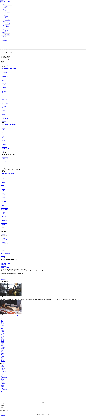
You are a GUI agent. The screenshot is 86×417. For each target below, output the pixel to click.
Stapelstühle (3, 92)
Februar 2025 (2, 330)
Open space (3, 137)
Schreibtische (4, 71)
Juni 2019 (2, 338)
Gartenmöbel (2, 373)
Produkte (3, 171)
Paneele (3, 213)
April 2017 (2, 351)
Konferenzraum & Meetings (4, 377)
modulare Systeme (4, 99)
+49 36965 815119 (45, 50)
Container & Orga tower (4, 220)
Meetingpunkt (4, 147)
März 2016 (2, 359)
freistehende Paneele (4, 110)
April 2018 (2, 344)
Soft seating (4, 96)
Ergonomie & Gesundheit (4, 371)
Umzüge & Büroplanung (4, 389)
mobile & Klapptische (4, 83)
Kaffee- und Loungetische (7, 12)
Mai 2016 (2, 358)
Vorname (9, 59)
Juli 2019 (2, 337)
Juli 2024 (2, 334)
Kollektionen (4, 257)
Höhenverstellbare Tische (5, 76)
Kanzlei (2, 375)
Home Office (3, 254)
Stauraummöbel (5, 111)
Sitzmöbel (4, 87)
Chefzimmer (3, 128)
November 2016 (3, 354)
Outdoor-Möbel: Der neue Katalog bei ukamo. (6, 29)
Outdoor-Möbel (5, 118)
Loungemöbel (2, 379)
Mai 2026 (2, 321)
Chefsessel (3, 129)
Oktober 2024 (2, 332)
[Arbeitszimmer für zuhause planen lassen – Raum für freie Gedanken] (11, 313)
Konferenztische (4, 186)
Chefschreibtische (4, 72)
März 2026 (2, 322)
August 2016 (2, 356)
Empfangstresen (5, 103)
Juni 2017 (2, 350)
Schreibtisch (2, 385)
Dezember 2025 (3, 324)
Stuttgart (2, 388)
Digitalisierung (2, 369)
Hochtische (3, 84)
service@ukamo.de (2, 412)
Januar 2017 (2, 353)
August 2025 (2, 326)
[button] (43, 2)
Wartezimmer (2, 391)
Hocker (3, 95)
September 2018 (3, 342)
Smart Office (2, 386)
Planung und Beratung (4, 40)
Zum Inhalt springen (2, 0)
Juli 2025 (2, 327)
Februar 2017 (2, 352)
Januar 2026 (2, 323)
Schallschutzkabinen (4, 106)
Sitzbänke (3, 198)
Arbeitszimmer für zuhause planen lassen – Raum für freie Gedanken (12, 315)
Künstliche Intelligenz (3, 378)
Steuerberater (2, 387)
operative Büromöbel (6, 158)
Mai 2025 (2, 328)
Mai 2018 (2, 343)
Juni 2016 (2, 357)
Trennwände (3, 107)
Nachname (9, 60)
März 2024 (2, 336)
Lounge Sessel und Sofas (7, 20)
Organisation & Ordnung (6, 267)
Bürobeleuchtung (3, 367)
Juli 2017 (2, 349)
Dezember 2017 (3, 346)
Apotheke (2, 365)
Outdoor (3, 151)
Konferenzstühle (4, 91)
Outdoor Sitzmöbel (4, 224)
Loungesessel (4, 144)
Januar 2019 (2, 341)
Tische (4, 9)
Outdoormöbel (2, 382)
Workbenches (4, 133)
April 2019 (2, 339)
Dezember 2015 (3, 361)
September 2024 (3, 333)
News (2, 275)
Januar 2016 (2, 360)
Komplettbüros (5, 157)
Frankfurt (2, 372)
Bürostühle (3, 88)
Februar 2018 (2, 345)
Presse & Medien (3, 383)
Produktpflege (2, 384)
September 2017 (3, 348)
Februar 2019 (2, 340)
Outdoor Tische (6, 31)
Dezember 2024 (3, 331)
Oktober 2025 (2, 325)
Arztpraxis (2, 366)
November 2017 (3, 347)
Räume (2, 35)
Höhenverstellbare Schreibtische (6, 7)
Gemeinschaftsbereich (6, 148)
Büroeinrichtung (3, 368)
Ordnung (2, 381)
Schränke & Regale (4, 114)
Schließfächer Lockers (4, 221)
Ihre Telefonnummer (3, 61)
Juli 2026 (2, 320)
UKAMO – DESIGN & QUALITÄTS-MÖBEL (5, 1)
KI (1, 376)
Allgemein (2, 364)
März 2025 (2, 329)
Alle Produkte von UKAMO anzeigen (9, 68)
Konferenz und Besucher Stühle (7, 15)
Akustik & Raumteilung (5, 209)
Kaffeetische (3, 190)
